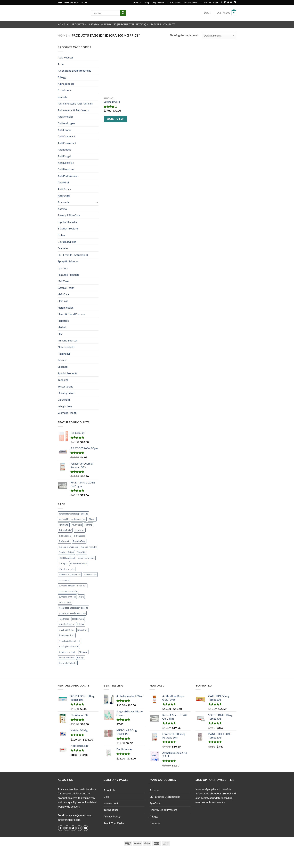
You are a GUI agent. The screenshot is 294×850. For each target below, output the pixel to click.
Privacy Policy (191, 2)
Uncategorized (66, 392)
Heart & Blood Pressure (71, 314)
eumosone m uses (67, 596)
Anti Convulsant (67, 143)
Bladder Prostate (68, 228)
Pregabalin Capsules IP (69, 641)
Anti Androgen (66, 123)
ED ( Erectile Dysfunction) (130, 24)
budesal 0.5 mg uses (68, 547)
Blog (147, 2)
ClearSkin (81, 552)
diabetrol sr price (67, 569)
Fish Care (63, 281)
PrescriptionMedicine (69, 646)
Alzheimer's (64, 90)
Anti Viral (63, 182)
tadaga (80, 657)
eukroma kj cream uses (70, 574)
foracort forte (65, 602)
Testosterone (65, 386)
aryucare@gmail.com (78, 815)
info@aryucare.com (69, 819)
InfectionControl (66, 624)
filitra (81, 596)
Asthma (94, 24)
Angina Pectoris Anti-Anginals (75, 103)
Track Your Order (209, 2)
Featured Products (68, 274)
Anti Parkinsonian (68, 175)
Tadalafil (63, 379)
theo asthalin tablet (68, 663)
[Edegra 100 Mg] (125, 70)
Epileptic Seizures (68, 261)
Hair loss (63, 300)
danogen (63, 563)
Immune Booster (67, 340)
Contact (169, 24)
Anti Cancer (64, 129)
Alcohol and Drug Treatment (74, 70)
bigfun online (65, 535)
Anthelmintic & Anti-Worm (73, 110)
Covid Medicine (67, 241)
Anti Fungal (64, 156)
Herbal (62, 327)
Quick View (115, 118)
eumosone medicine (68, 591)
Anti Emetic (64, 149)
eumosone (64, 580)
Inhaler (80, 624)
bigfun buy (80, 530)
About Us (137, 2)
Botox (61, 235)
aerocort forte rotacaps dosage (73, 513)
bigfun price (79, 535)
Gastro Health (66, 287)
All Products (75, 24)
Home (61, 24)
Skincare (83, 652)
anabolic (63, 97)
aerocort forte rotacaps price (72, 519)
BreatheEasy (79, 541)
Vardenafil (64, 399)
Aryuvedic (64, 202)
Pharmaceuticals (67, 635)
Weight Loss (65, 406)
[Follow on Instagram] (225, 2)
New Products (66, 346)
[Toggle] (97, 202)
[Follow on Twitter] (228, 2)
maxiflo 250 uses (66, 630)
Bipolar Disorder (67, 221)
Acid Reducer (65, 57)
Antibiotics (64, 189)
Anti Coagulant (66, 136)
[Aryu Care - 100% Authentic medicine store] (72, 13)
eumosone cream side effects (72, 585)
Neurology (82, 630)
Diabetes (63, 248)
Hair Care (63, 294)
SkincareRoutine (66, 657)
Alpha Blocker (66, 83)
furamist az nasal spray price (72, 613)
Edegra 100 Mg (112, 101)
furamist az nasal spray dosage (73, 607)
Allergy (106, 24)
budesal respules (89, 547)
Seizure (62, 360)
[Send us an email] (231, 2)
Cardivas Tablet (66, 552)
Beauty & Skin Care (69, 215)
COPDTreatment (67, 558)
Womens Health (67, 412)
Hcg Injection (66, 307)
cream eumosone (86, 558)
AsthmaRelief (65, 530)
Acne (61, 64)
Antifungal (64, 195)
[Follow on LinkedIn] (235, 2)
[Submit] (123, 13)
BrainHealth (64, 541)
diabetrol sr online (78, 563)
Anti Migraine (66, 162)
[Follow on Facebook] (222, 2)
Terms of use (174, 2)
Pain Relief (64, 353)
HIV (60, 333)
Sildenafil (63, 366)
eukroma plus (90, 574)
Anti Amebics (66, 116)
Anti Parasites (66, 169)
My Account (159, 2)
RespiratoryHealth (67, 652)
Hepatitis (63, 320)
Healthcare (64, 618)
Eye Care (156, 24)
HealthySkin (78, 618)
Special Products (67, 373)
